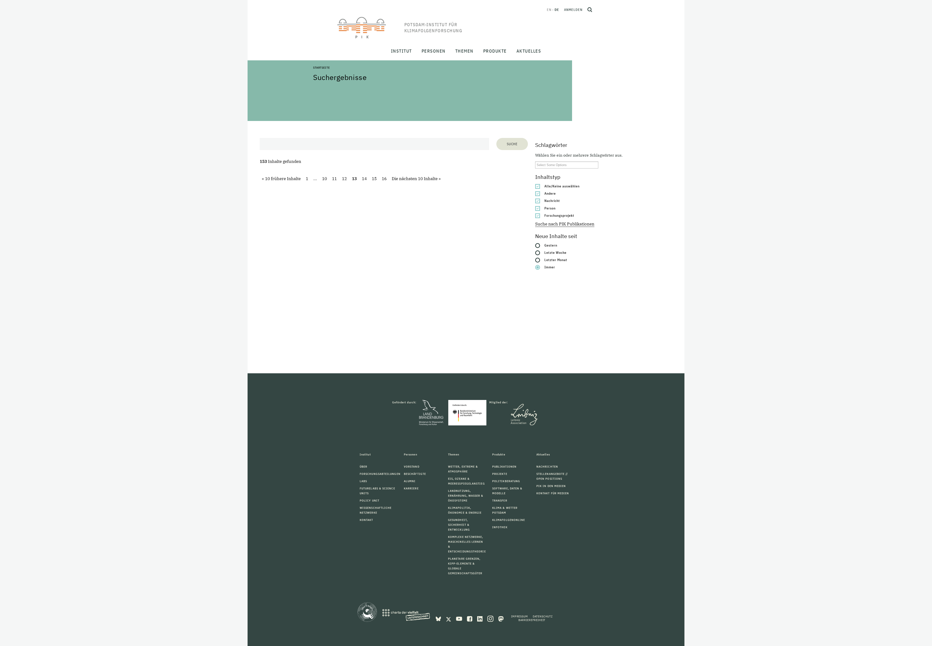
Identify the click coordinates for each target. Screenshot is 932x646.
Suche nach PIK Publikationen (564, 224)
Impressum (519, 616)
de (557, 10)
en (549, 10)
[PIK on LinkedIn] (480, 618)
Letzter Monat (555, 260)
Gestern (550, 245)
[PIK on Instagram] (490, 618)
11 (334, 178)
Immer (549, 267)
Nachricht (552, 201)
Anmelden (573, 10)
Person (550, 208)
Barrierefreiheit (531, 620)
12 (344, 178)
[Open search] (590, 9)
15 (374, 178)
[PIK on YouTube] (459, 618)
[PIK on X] (449, 618)
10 (324, 178)
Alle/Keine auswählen (562, 186)
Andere (550, 193)
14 (364, 178)
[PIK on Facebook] (470, 618)
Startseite (321, 67)
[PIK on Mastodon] (501, 618)
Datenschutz (543, 616)
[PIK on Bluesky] (439, 618)
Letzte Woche (555, 252)
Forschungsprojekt (559, 215)
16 (384, 178)
